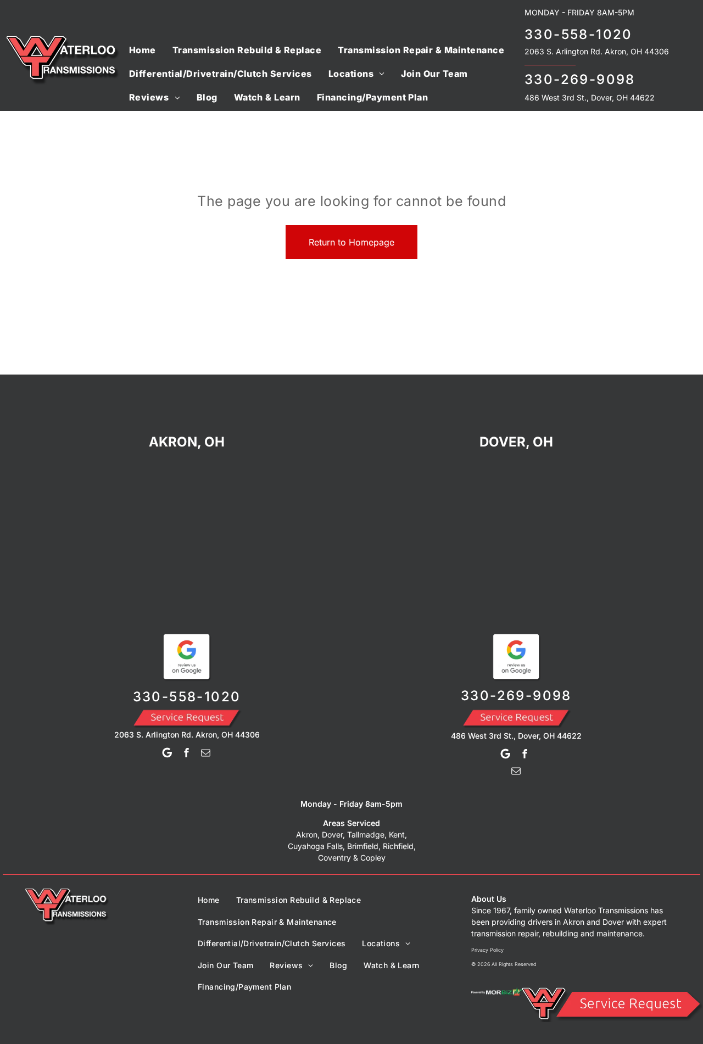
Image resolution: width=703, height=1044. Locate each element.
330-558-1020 (579, 34)
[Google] (167, 754)
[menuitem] (142, 50)
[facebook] (187, 754)
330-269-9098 (580, 79)
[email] (206, 754)
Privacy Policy (487, 950)
